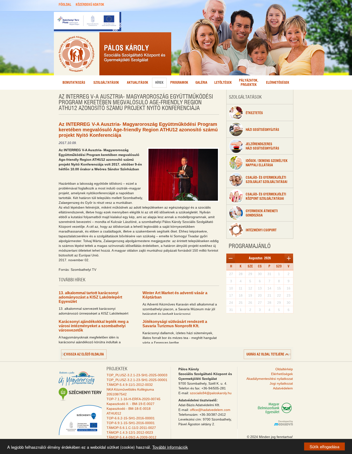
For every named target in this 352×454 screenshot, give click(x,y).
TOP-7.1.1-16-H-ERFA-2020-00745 (133, 399)
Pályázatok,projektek (248, 83)
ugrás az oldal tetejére (265, 354)
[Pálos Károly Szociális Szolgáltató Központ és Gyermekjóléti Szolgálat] (112, 53)
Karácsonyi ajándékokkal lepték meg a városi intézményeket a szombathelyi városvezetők (94, 326)
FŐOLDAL (65, 4)
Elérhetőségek (277, 82)
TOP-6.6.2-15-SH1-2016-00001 (131, 418)
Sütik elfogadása (324, 446)
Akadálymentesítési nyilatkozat (269, 379)
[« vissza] (230, 258)
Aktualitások (137, 82)
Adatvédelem (283, 388)
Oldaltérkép (284, 369)
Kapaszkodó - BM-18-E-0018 (129, 408)
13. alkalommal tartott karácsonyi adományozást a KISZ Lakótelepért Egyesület (90, 297)
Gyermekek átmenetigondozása (262, 213)
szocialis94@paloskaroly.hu (211, 393)
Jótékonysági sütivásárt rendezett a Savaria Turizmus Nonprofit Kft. (174, 324)
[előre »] (288, 258)
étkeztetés (254, 113)
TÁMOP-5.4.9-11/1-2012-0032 (130, 385)
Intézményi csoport (261, 230)
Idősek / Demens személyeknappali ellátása (267, 163)
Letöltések (223, 82)
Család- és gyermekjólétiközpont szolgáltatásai (266, 196)
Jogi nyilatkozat (281, 383)
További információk (170, 447)
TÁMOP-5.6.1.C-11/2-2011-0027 (131, 428)
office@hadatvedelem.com (210, 410)
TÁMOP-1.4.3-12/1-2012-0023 (130, 432)
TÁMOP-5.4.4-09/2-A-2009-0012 (131, 437)
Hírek (159, 82)
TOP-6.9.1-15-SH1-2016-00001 (131, 423)
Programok (179, 82)
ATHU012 (114, 413)
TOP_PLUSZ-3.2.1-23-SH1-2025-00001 (137, 380)
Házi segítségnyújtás (262, 130)
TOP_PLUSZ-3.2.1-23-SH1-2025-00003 (137, 375)
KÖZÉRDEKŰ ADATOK (90, 4)
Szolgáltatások (106, 82)
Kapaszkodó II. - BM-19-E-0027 (130, 404)
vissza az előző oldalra (85, 354)
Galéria (201, 82)
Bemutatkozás (73, 82)
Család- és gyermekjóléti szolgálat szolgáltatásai (266, 180)
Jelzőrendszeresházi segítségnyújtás (262, 146)
